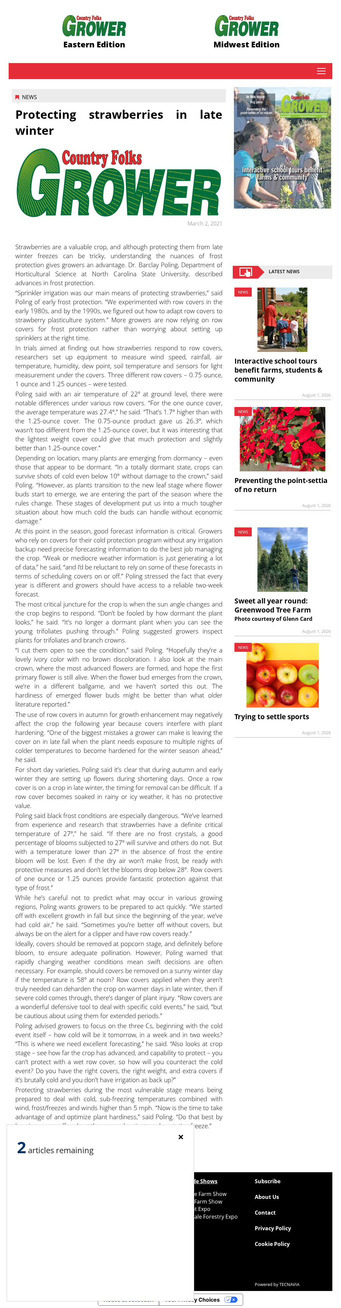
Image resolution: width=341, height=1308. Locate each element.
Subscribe (267, 1181)
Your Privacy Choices (192, 1299)
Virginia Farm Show (198, 1201)
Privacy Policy (273, 1228)
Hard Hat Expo (192, 1209)
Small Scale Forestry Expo (206, 1216)
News (29, 97)
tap (321, 71)
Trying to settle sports (271, 716)
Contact (265, 1212)
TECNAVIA (289, 1284)
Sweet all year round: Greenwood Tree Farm (272, 605)
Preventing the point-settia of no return (281, 485)
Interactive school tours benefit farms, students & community (278, 370)
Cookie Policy (272, 1244)
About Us (267, 1197)
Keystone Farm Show (200, 1194)
